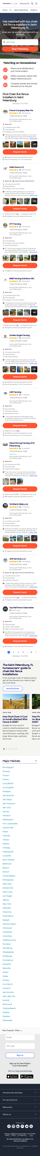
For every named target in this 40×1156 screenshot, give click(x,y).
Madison (6, 1016)
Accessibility (31, 1135)
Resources (7, 1107)
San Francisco (9, 803)
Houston (6, 988)
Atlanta (6, 844)
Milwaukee (7, 1020)
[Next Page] (36, 652)
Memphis (7, 964)
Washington (8, 819)
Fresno (6, 779)
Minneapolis (8, 880)
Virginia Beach (9, 1008)
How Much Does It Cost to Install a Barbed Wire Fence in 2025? (15, 719)
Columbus (7, 936)
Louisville (7, 856)
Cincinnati (7, 928)
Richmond (7, 1004)
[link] (20, 115)
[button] (6, 144)
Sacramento (8, 795)
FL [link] (11, 10)
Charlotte (7, 912)
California (14, 1134)
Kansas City (8, 888)
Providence (8, 960)
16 (31, 652)
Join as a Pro (24, 4)
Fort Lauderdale (10, 823)
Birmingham (8, 767)
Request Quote (20, 152)
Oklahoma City (9, 940)
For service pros (10, 1100)
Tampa (6, 840)
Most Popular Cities (10, 1030)
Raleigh (6, 920)
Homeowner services (12, 1093)
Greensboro (8, 916)
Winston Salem (9, 924)
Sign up (20, 1055)
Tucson (6, 775)
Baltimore (7, 864)
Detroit (6, 872)
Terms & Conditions (20, 1141)
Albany (6, 900)
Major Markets (11, 761)
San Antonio (8, 992)
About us (7, 1114)
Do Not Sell (22, 1134)
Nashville (7, 968)
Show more (33, 138)
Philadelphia (8, 952)
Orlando (6, 836)
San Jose (7, 807)
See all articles (12, 688)
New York (7, 904)
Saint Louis (7, 892)
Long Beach (8, 783)
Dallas (5, 976)
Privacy (7, 1134)
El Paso (6, 980)
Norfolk (6, 1000)
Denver (6, 811)
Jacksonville (8, 827)
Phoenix (6, 771)
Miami (5, 831)
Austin (5, 972)
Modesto (7, 791)
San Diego (7, 799)
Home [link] (5, 10)
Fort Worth (8, 984)
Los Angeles (8, 787)
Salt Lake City (9, 996)
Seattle (6, 1012)
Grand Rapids (9, 876)
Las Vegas (7, 896)
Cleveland (7, 932)
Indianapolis (8, 852)
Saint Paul (7, 884)
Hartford (6, 815)
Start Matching (20, 49)
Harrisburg (7, 948)
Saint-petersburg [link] (21, 10)
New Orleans (8, 860)
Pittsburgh (7, 956)
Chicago (6, 848)
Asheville (7, 908)
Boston (6, 868)
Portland (7, 944)
